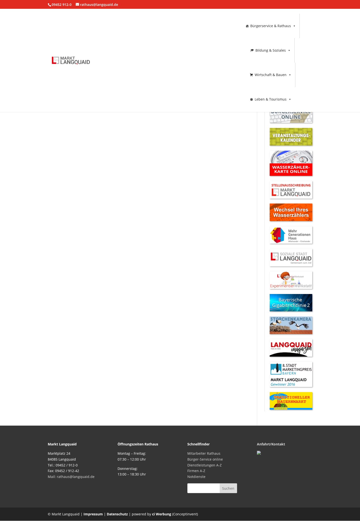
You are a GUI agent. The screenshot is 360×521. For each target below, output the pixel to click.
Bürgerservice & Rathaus (270, 25)
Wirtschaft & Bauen (271, 74)
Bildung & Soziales (270, 50)
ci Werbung (161, 514)
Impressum (93, 514)
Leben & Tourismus (271, 99)
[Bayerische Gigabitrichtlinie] (291, 310)
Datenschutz (117, 514)
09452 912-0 (62, 4)
